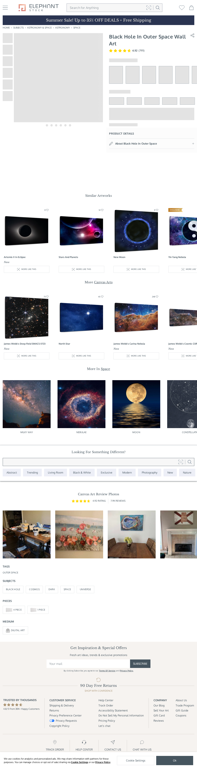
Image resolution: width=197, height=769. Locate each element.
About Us (181, 700)
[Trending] (32, 472)
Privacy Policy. (127, 670)
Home (6, 27)
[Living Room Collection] (55, 472)
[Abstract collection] (12, 472)
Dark (51, 589)
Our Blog (159, 705)
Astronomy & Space (39, 27)
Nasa (6, 262)
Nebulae (81, 432)
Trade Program (185, 705)
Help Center (105, 700)
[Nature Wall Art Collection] (187, 472)
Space (76, 27)
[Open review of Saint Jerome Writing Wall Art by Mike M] (27, 534)
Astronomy (62, 27)
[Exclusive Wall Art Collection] (106, 472)
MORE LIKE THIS (28, 269)
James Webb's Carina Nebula (129, 343)
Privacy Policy (102, 762)
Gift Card (159, 715)
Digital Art (18, 630)
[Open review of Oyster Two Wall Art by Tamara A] (132, 534)
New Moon (119, 257)
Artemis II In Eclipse (15, 257)
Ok (174, 760)
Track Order (105, 705)
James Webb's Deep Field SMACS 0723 (24, 343)
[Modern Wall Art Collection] (127, 472)
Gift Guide (182, 710)
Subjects (18, 27)
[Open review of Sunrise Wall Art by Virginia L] (79, 534)
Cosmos (34, 589)
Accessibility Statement (113, 710)
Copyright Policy (59, 725)
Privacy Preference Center (65, 715)
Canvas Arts (103, 282)
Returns (54, 710)
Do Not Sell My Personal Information (121, 715)
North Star (64, 343)
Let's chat (104, 725)
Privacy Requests (66, 720)
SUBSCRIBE (140, 663)
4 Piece (17, 609)
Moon (136, 432)
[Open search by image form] (148, 7)
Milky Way (26, 432)
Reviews (159, 720)
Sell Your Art (161, 710)
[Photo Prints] (170, 472)
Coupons (181, 715)
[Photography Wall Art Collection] (149, 472)
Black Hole (13, 589)
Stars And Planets (68, 257)
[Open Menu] (5, 8)
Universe (85, 589)
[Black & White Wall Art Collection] (82, 472)
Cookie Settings (79, 762)
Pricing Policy (106, 720)
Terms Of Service (107, 670)
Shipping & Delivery (61, 705)
